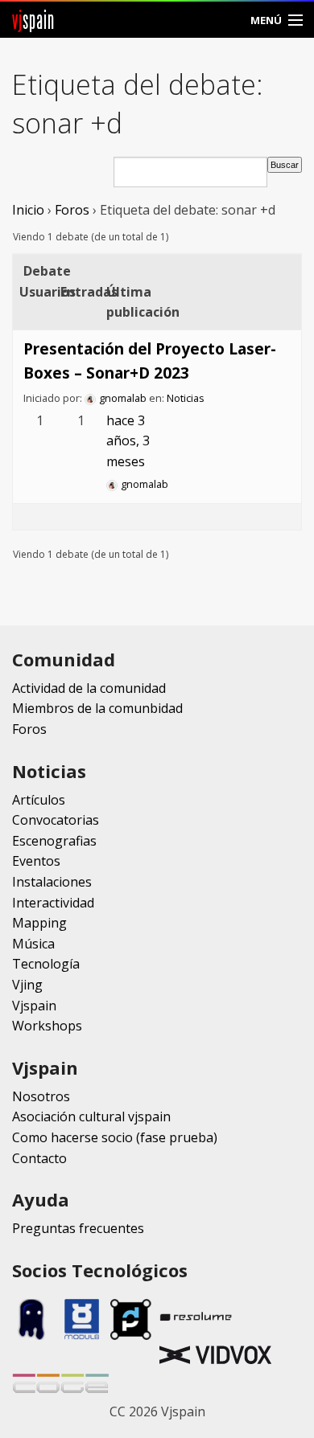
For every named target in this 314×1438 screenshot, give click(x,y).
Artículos (38, 800)
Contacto (39, 1158)
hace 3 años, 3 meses (128, 441)
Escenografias (54, 841)
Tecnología (46, 964)
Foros (72, 210)
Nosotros (41, 1096)
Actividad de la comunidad (89, 688)
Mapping (39, 923)
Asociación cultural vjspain (91, 1116)
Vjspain (34, 1005)
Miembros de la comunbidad (97, 708)
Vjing (27, 984)
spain (33, 19)
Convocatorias (55, 820)
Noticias (186, 398)
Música (33, 944)
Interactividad (53, 903)
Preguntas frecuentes (78, 1228)
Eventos (36, 861)
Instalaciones (52, 882)
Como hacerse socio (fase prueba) (114, 1137)
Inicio (28, 210)
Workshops (47, 1025)
